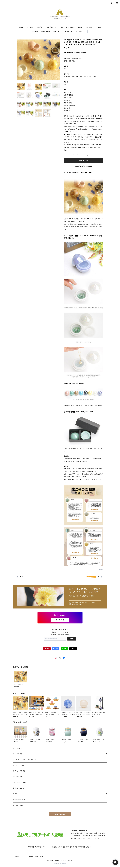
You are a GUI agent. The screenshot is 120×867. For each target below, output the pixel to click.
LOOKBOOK (68, 31)
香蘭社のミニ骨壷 (18, 788)
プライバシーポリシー (20, 857)
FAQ (99, 27)
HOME (21, 27)
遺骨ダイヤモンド (52, 27)
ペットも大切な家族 (19, 799)
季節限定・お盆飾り (19, 805)
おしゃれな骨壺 (17, 754)
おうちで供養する (18, 776)
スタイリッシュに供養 (19, 782)
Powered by (58, 863)
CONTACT (57, 31)
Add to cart (83, 161)
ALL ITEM (30, 27)
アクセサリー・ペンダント (20, 765)
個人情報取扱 (45, 31)
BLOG (80, 27)
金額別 (15, 794)
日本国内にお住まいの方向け (83, 166)
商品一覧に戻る (60, 814)
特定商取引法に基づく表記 (36, 857)
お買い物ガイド (90, 27)
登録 (71, 638)
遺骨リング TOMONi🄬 (67, 27)
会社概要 (35, 31)
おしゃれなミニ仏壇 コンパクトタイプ (24, 759)
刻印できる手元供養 (19, 771)
